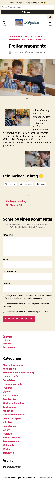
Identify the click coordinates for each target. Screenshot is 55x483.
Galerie (7, 391)
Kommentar (9, 235)
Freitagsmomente (35, 37)
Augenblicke (17, 37)
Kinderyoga (9, 407)
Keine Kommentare (37, 52)
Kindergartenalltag (20, 39)
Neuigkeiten (39, 39)
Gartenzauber (10, 395)
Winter (6, 449)
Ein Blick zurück (11, 376)
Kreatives (8, 410)
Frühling (7, 388)
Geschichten (10, 399)
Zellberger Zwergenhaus (22, 477)
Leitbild (6, 340)
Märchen (7, 422)
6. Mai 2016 (17, 52)
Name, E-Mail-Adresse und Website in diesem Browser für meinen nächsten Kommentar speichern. (28, 297)
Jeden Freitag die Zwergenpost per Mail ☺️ (27, 2)
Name (6, 259)
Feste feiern (9, 380)
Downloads (9, 347)
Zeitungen (8, 452)
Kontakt (7, 343)
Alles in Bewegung (13, 365)
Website (6, 283)
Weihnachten (10, 445)
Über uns (7, 336)
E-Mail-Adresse (10, 271)
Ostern (6, 430)
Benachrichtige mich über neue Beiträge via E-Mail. (27, 311)
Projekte (7, 433)
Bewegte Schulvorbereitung (18, 372)
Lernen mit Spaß (12, 418)
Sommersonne (11, 441)
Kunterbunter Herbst (14, 414)
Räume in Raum (11, 437)
